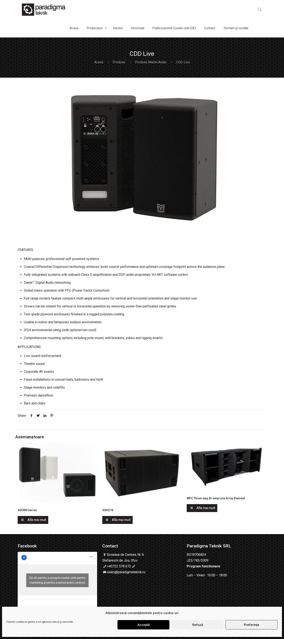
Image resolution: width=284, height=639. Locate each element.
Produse (119, 62)
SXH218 (107, 510)
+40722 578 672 (119, 566)
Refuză (197, 625)
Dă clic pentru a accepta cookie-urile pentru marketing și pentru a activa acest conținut (57, 580)
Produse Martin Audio (151, 62)
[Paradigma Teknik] (43, 9)
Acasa (98, 62)
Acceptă (143, 625)
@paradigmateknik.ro (130, 572)
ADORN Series (27, 510)
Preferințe (251, 625)
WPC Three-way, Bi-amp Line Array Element (216, 498)
